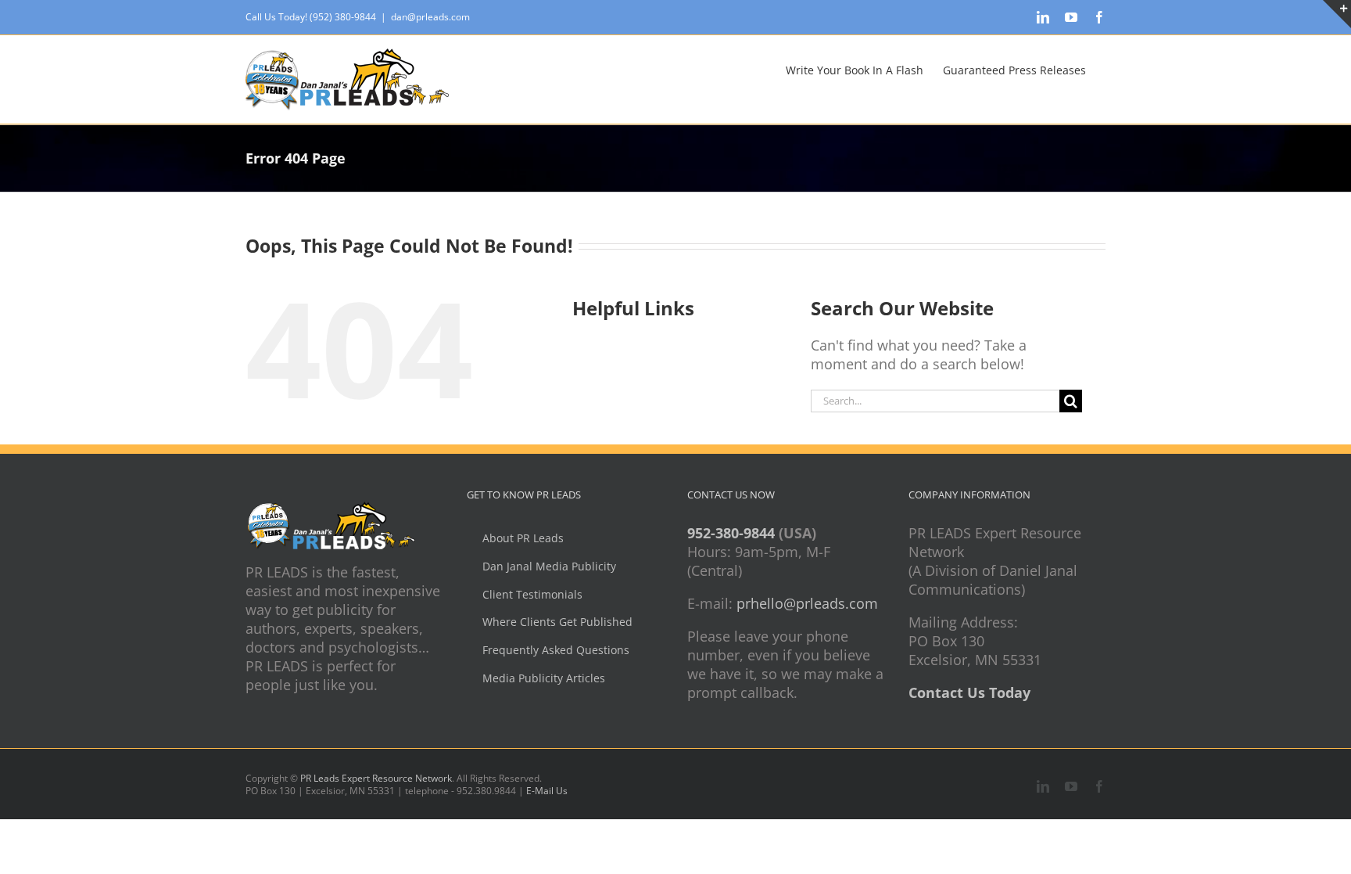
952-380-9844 (731, 532)
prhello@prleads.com (807, 603)
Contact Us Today (969, 692)
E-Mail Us (547, 790)
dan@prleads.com (430, 16)
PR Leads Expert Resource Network (376, 778)
